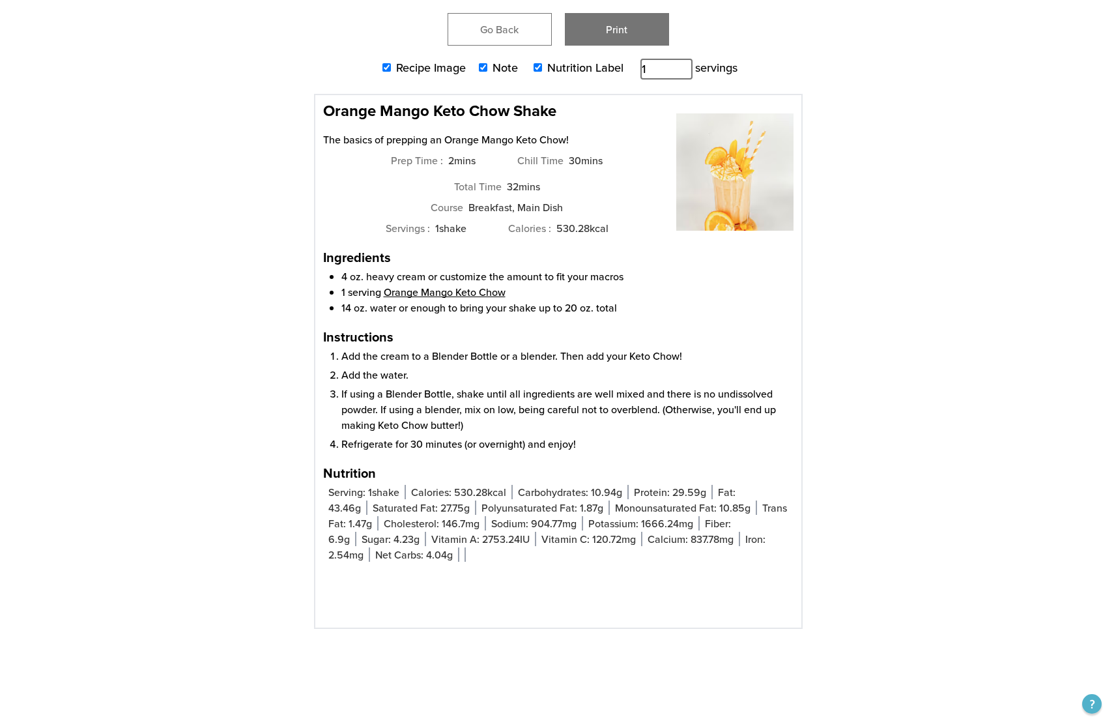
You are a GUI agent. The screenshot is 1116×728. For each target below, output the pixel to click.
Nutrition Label (585, 67)
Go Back (499, 29)
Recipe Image (431, 67)
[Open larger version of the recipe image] (735, 179)
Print (616, 29)
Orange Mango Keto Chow (445, 292)
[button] (1092, 704)
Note (505, 67)
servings (716, 67)
